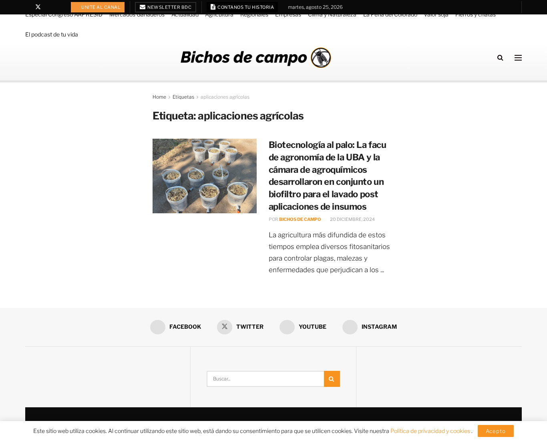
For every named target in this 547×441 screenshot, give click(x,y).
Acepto (496, 431)
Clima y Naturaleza (332, 14)
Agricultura (219, 14)
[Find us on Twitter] (38, 7)
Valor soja (436, 14)
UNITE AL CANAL (100, 7)
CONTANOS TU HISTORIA (245, 7)
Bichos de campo (300, 219)
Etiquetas (183, 97)
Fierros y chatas (475, 14)
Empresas (288, 14)
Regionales (254, 14)
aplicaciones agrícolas (225, 97)
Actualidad (185, 14)
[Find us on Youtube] (48, 7)
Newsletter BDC (169, 7)
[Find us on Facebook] (27, 7)
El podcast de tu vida (51, 34)
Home (159, 97)
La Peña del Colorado (390, 14)
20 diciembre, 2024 (352, 219)
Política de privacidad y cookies (430, 430)
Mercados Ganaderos (137, 14)
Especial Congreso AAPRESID (64, 14)
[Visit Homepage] (256, 57)
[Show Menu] (518, 58)
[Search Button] (500, 57)
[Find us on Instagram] (58, 7)
